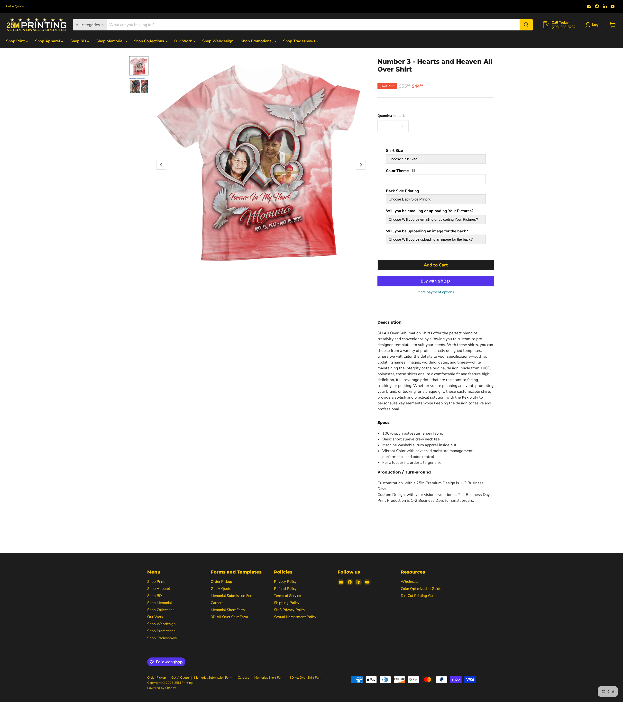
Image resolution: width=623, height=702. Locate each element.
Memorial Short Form (228, 609)
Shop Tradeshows (299, 41)
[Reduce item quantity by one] (383, 126)
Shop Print (16, 41)
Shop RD (78, 41)
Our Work (183, 41)
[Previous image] (161, 165)
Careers (217, 602)
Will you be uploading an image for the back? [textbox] (427, 231)
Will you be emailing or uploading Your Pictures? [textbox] (429, 211)
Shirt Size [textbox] (394, 150)
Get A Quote (15, 6)
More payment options (435, 292)
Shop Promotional (257, 41)
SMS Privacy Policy (289, 609)
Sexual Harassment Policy (295, 616)
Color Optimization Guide (421, 588)
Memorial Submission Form (233, 595)
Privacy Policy (285, 581)
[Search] (526, 24)
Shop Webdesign (217, 41)
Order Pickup (221, 581)
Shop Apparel (48, 41)
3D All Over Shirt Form (229, 616)
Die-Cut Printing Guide (419, 595)
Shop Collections (149, 41)
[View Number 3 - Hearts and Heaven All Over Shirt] (138, 65)
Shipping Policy (286, 602)
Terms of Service (287, 595)
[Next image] (361, 165)
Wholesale (410, 581)
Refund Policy (285, 588)
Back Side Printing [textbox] (402, 191)
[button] (594, 25)
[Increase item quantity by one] (403, 126)
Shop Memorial (110, 41)
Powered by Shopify (161, 688)
